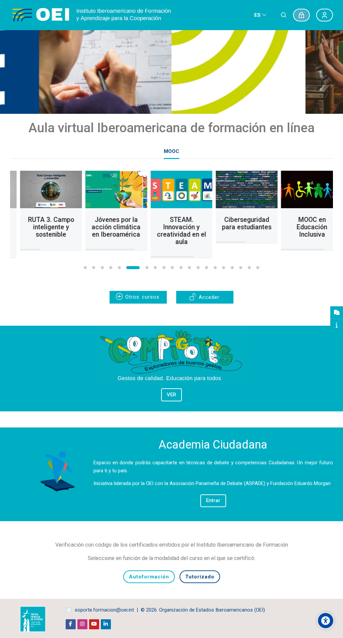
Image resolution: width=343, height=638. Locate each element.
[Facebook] (71, 624)
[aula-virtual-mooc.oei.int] (92, 15)
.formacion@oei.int (113, 610)
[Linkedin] (106, 624)
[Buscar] (283, 15)
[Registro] (324, 15)
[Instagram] (82, 624)
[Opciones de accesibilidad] (325, 620)
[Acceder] (301, 15)
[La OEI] (336, 325)
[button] (85, 267)
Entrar (213, 500)
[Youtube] (94, 624)
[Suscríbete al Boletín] (336, 312)
